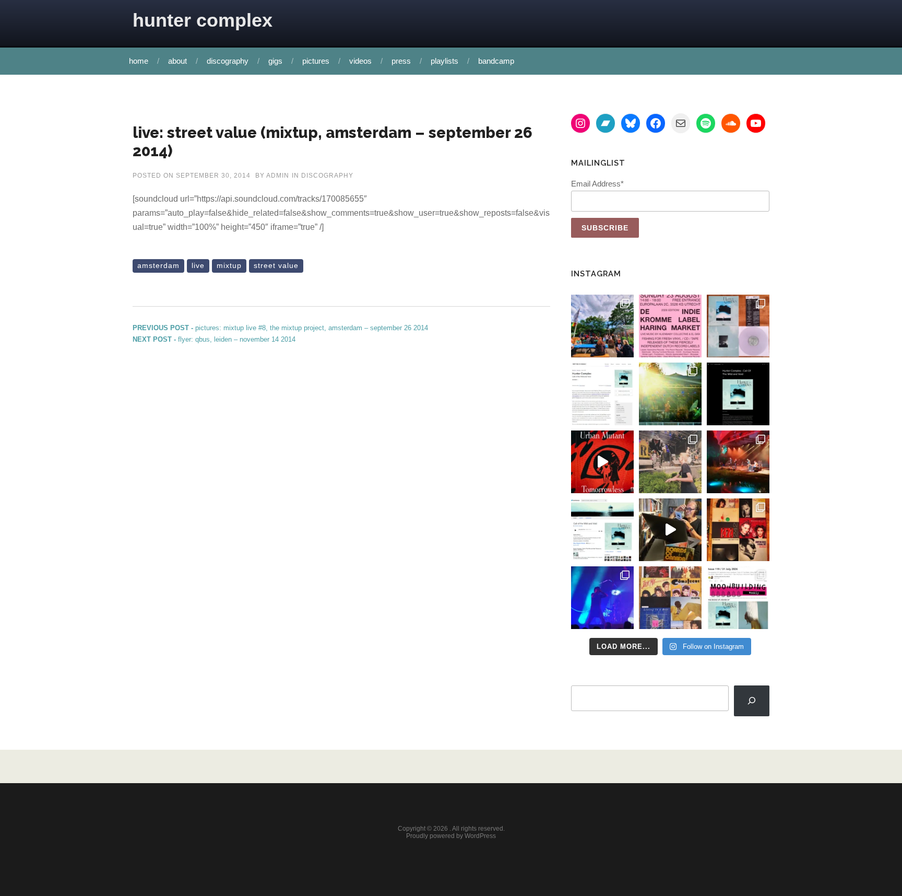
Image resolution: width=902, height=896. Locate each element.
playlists (444, 60)
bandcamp (496, 60)
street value (276, 265)
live (198, 265)
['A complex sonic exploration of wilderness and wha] (738, 394)
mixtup (229, 265)
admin (277, 175)
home (138, 60)
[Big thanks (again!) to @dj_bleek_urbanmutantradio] (602, 461)
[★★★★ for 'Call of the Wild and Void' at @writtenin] (602, 394)
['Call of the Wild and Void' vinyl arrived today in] (738, 326)
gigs (275, 60)
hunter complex (202, 20)
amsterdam (158, 265)
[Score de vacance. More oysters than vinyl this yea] (670, 597)
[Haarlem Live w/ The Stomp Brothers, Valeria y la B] (670, 394)
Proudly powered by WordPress (451, 836)
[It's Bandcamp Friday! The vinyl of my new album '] (602, 529)
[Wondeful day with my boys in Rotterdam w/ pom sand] (738, 529)
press (401, 60)
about (177, 60)
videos (360, 60)
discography (227, 60)
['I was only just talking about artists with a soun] (738, 597)
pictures (315, 60)
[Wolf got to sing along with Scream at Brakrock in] (670, 461)
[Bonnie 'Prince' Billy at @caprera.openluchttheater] (738, 461)
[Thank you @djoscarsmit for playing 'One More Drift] (670, 529)
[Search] (751, 700)
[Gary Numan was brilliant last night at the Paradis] (602, 597)
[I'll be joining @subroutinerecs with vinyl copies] (670, 326)
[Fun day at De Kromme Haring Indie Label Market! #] (602, 326)
